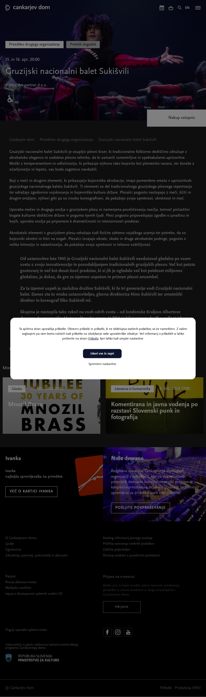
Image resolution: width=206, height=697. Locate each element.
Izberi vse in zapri (102, 353)
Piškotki (93, 338)
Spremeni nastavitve (102, 364)
